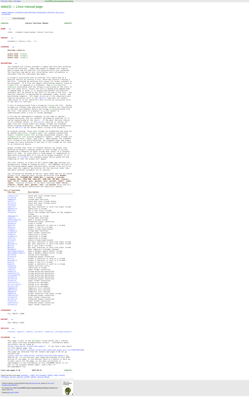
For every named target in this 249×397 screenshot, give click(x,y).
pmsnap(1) (24, 375)
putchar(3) (12, 260)
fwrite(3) (12, 240)
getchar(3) (12, 244)
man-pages (17, 1)
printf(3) (12, 257)
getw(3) (11, 247)
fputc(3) (18, 102)
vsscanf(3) (12, 305)
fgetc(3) (42, 98)
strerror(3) (13, 282)
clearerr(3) (13, 196)
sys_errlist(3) (14, 284)
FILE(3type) (5, 377)
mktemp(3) (12, 249)
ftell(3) (11, 238)
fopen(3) (11, 218)
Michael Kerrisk (34, 383)
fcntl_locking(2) (41, 375)
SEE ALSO (59, 12)
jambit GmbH (14, 392)
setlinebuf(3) (14, 275)
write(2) (39, 332)
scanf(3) (11, 269)
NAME (4, 12)
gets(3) (11, 246)
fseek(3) (11, 234)
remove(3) (12, 266)
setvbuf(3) (12, 277)
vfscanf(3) (12, 297)
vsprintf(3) (13, 303)
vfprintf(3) (13, 295)
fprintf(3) (12, 222)
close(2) (11, 332)
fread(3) (11, 229)
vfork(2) (50, 375)
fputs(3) (11, 227)
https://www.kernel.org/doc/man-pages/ (27, 346)
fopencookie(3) (14, 220)
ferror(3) (12, 203)
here (11, 389)
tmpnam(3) (12, 292)
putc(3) (11, 258)
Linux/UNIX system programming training (59, 1)
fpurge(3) (12, 223)
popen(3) (20, 377)
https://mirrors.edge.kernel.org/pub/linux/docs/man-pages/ (36, 355)
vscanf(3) (12, 301)
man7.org (4, 1)
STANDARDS (41, 12)
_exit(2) (32, 375)
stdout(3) (49, 332)
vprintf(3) (12, 299)
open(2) (20, 332)
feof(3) (11, 201)
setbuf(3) (12, 271)
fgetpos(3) (12, 209)
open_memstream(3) (16, 251)
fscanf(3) (12, 233)
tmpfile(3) (12, 290)
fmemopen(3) (13, 216)
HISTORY (50, 12)
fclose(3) (12, 198)
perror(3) (12, 255)
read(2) (29, 332)
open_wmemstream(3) (16, 253)
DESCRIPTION (30, 12)
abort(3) (19, 127)
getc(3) (11, 242)
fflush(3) (24, 157)
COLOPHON (6, 14)
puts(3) (11, 262)
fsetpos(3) (12, 236)
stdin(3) (33, 377)
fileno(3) (12, 212)
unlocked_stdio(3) (63, 332)
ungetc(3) (12, 293)
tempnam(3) (12, 288)
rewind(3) (12, 268)
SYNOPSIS (19, 12)
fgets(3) (11, 210)
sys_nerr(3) (13, 286)
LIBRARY (10, 12)
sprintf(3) (12, 279)
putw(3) (11, 264)
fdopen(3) (12, 199)
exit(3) (41, 122)
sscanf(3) (12, 281)
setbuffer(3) (13, 273)
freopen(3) (12, 231)
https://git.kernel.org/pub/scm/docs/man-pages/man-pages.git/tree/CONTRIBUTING (46, 350)
